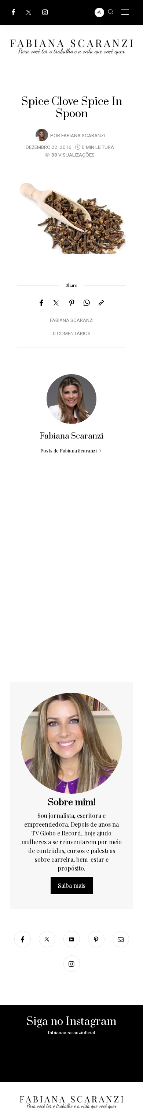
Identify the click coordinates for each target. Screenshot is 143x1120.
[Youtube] (71, 939)
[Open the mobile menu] (125, 12)
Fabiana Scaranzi (83, 135)
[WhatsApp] (87, 303)
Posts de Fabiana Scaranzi (69, 450)
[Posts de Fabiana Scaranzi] (41, 135)
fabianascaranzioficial (71, 1033)
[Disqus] (71, 588)
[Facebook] (13, 12)
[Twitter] (28, 12)
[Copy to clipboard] (101, 303)
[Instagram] (45, 12)
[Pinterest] (72, 303)
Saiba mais (71, 885)
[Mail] (121, 939)
